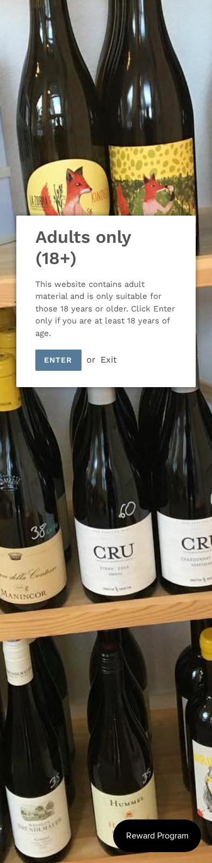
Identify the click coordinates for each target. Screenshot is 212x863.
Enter (58, 360)
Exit (109, 359)
